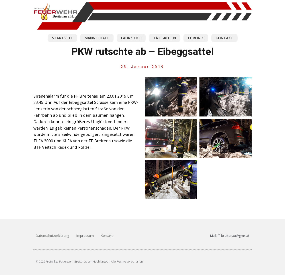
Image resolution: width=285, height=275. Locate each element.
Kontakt (107, 235)
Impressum (85, 235)
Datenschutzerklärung (52, 235)
